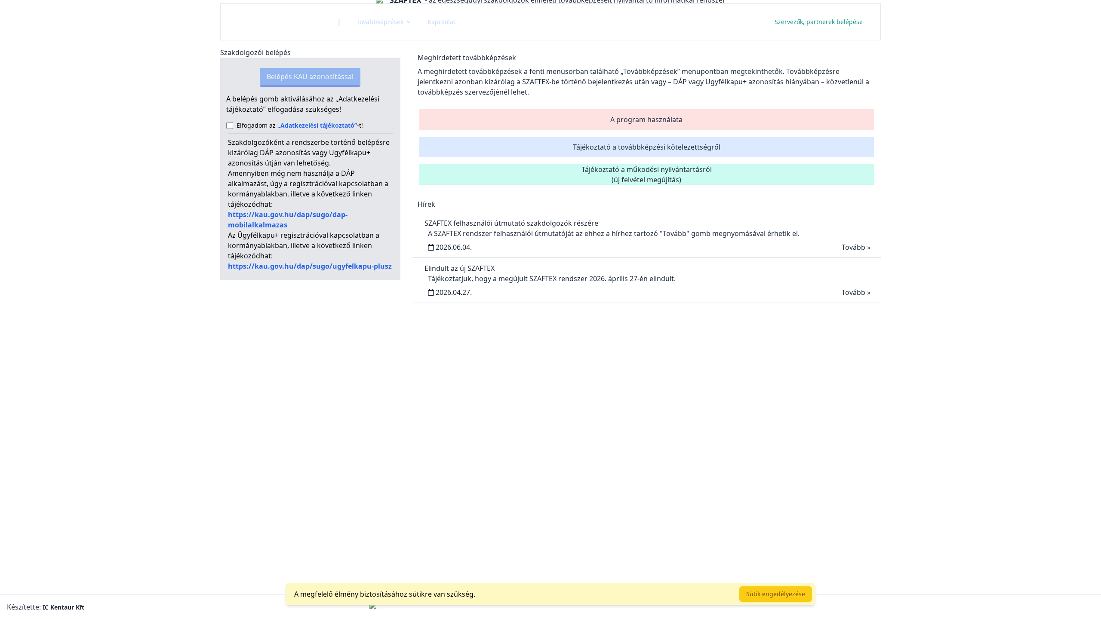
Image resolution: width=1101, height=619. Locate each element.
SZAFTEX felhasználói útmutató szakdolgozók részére (511, 223)
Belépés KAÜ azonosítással (310, 76)
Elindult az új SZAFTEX (459, 268)
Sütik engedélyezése (775, 594)
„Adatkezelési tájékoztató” (317, 125)
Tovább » (856, 247)
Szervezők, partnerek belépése (819, 22)
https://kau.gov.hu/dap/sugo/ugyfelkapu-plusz (310, 266)
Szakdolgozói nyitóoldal (279, 22)
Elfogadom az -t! (300, 125)
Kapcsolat (441, 22)
